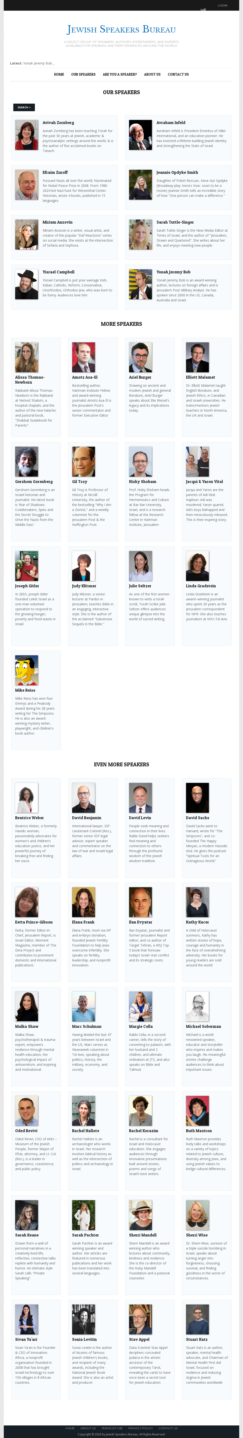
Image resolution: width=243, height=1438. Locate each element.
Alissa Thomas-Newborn (30, 380)
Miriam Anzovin (58, 222)
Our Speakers (83, 74)
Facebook (207, 5)
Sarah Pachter (85, 1234)
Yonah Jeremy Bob (174, 271)
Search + (24, 107)
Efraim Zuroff (55, 172)
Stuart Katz (197, 1339)
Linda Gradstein (201, 585)
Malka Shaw (26, 1026)
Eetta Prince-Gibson (34, 921)
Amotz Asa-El (85, 377)
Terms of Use (112, 1428)
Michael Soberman (203, 1026)
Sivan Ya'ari (26, 1339)
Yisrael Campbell (59, 271)
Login (222, 5)
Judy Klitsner (84, 585)
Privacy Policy (140, 1428)
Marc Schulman (87, 1026)
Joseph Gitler (27, 585)
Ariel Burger (140, 377)
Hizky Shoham (142, 481)
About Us (152, 74)
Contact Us (178, 74)
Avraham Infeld (171, 122)
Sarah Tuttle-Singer (175, 222)
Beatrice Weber (29, 817)
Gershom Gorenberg (34, 481)
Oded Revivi (26, 1130)
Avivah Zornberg (58, 122)
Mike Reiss (25, 690)
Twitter (198, 5)
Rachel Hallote (85, 1130)
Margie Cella (141, 1026)
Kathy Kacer (197, 921)
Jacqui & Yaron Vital (204, 481)
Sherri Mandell (143, 1234)
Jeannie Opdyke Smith (177, 172)
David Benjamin (86, 817)
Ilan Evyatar (140, 921)
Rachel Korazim (143, 1130)
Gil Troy (79, 481)
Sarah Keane (27, 1234)
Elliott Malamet (200, 377)
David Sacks (197, 817)
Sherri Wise (197, 1234)
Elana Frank (83, 921)
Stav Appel (139, 1339)
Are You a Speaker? (120, 74)
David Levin (140, 817)
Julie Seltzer (140, 585)
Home (59, 74)
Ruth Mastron (199, 1130)
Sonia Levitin (84, 1339)
